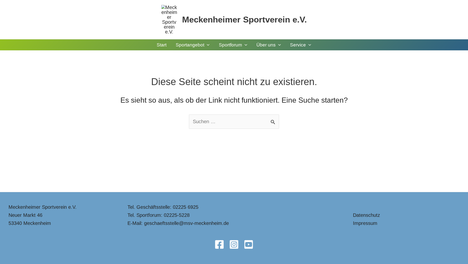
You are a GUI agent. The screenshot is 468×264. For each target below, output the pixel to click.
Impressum (365, 223)
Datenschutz (366, 215)
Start (161, 45)
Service (298, 45)
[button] (206, 45)
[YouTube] (249, 244)
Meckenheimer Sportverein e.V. (244, 19)
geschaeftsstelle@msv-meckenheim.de (186, 223)
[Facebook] (219, 244)
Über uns (266, 45)
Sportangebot (190, 45)
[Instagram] (234, 244)
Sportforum (230, 45)
